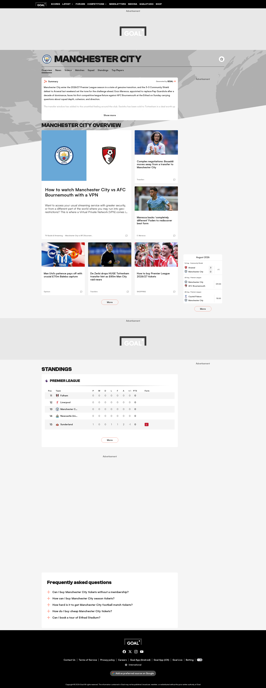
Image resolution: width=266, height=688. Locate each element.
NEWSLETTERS (117, 4)
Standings (103, 70)
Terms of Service (88, 660)
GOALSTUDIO (146, 4)
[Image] (86, 155)
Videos (68, 70)
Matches (79, 70)
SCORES (55, 4)
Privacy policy (107, 660)
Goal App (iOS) (161, 660)
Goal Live (177, 660)
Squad (91, 70)
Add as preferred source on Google (135, 673)
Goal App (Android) (140, 660)
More (110, 302)
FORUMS (80, 4)
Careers (122, 660)
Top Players (118, 70)
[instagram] (136, 652)
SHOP (159, 4)
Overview (47, 70)
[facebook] (124, 652)
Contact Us (69, 660)
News (58, 70)
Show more (110, 115)
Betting (190, 660)
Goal (82, 684)
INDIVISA (132, 4)
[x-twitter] (130, 652)
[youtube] (142, 652)
